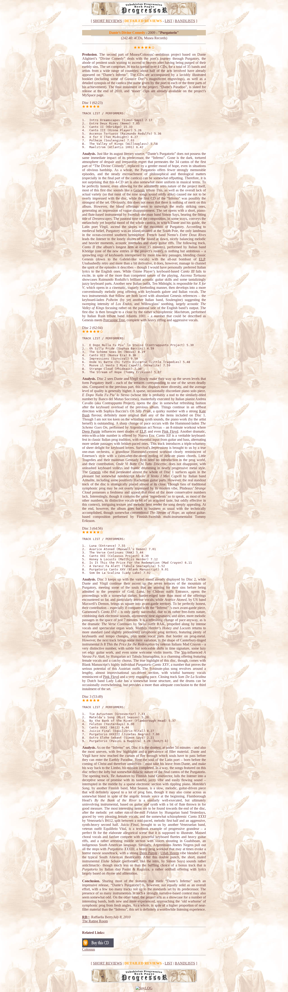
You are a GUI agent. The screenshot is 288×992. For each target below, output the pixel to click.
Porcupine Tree (114, 320)
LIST (168, 21)
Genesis (139, 190)
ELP (202, 259)
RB (84, 917)
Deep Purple (91, 431)
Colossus (88, 949)
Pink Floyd (170, 431)
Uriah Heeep (169, 853)
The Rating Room (95, 921)
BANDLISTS (185, 21)
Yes (183, 652)
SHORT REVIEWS (107, 21)
